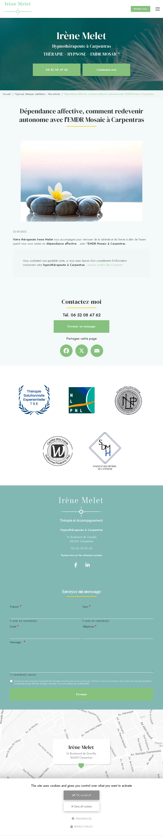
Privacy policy (83, 826)
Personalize (83, 818)
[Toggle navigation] (157, 9)
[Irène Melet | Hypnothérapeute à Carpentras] (18, 9)
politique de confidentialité (77, 683)
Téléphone (88, 627)
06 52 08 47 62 (57, 69)
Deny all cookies (82, 806)
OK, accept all (83, 795)
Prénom (14, 607)
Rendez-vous (140, 8)
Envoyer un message (81, 326)
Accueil (7, 94)
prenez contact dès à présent (105, 265)
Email (13, 627)
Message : (16, 642)
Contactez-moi (106, 69)
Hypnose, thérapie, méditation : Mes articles (37, 94)
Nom (85, 607)
